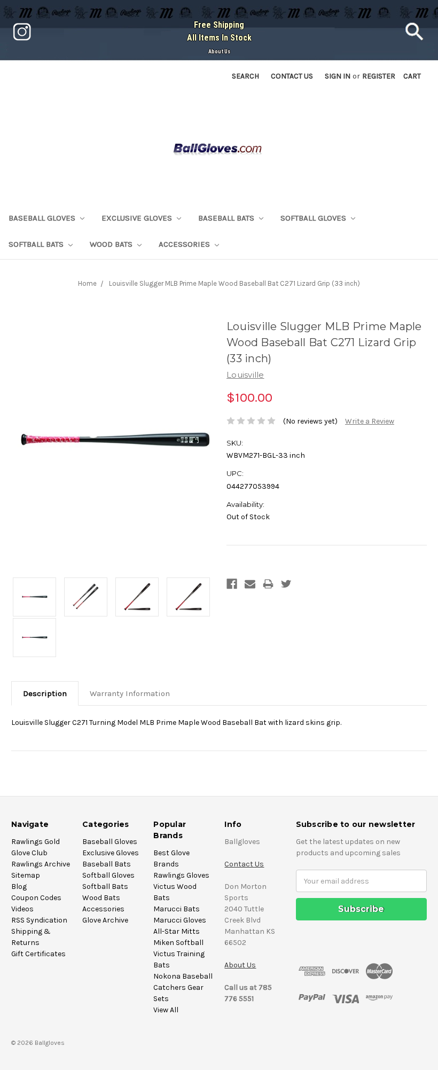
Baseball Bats (227, 218)
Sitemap (25, 875)
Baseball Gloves (43, 218)
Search (245, 76)
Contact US (292, 76)
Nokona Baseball (183, 976)
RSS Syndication (39, 920)
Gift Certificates (38, 953)
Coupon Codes (36, 897)
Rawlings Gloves (181, 875)
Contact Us (244, 864)
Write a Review (369, 421)
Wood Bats (112, 244)
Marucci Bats (176, 908)
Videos (22, 908)
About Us (219, 51)
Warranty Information (130, 693)
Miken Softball (178, 942)
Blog (19, 886)
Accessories (185, 244)
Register (378, 76)
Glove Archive (105, 920)
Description (45, 693)
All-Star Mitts (176, 931)
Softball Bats (37, 244)
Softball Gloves (314, 218)
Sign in (337, 76)
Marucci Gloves (179, 920)
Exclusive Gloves (137, 218)
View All (165, 1009)
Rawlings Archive (40, 864)
